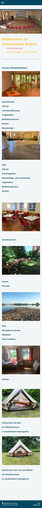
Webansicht (36, 505)
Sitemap (15, 503)
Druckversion (8, 503)
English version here (15, 48)
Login (38, 503)
